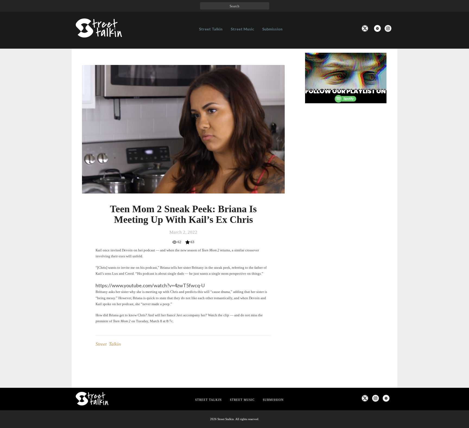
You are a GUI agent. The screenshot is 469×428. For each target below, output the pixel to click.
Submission (272, 29)
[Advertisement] (346, 198)
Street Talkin (211, 29)
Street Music (242, 29)
